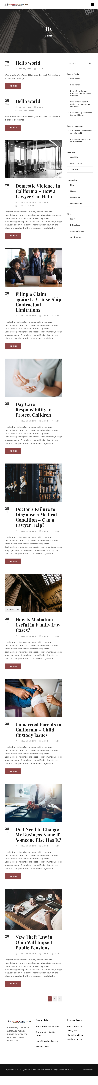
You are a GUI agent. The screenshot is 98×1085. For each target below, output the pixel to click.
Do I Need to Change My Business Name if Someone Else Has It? (38, 834)
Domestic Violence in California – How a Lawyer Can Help (38, 191)
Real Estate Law (74, 1026)
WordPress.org (76, 237)
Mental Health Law (75, 1035)
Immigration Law (74, 1039)
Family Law (72, 1030)
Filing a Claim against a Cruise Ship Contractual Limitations (38, 302)
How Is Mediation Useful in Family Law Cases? (38, 624)
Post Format (75, 197)
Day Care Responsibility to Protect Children (34, 409)
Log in (72, 219)
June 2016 (74, 169)
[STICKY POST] (33, 592)
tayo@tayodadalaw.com (47, 1041)
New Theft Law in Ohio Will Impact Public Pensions (34, 942)
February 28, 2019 (27, 202)
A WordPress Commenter (81, 130)
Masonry (29, 206)
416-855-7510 (42, 1046)
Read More (13, 86)
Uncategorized (27, 111)
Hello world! (29, 63)
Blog (21, 206)
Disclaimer (88, 1069)
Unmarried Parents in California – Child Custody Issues (38, 729)
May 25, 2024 (25, 69)
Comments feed (77, 231)
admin (40, 69)
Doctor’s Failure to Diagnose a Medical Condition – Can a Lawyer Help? (36, 517)
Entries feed (75, 225)
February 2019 (76, 163)
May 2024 (74, 157)
